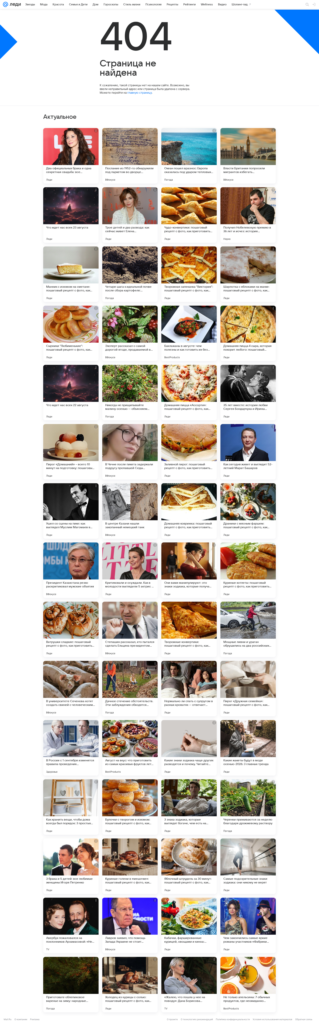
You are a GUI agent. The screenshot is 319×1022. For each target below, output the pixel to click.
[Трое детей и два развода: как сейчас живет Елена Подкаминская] (130, 215)
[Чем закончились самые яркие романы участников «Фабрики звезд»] (248, 925)
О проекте (172, 1019)
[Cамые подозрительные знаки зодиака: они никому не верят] (248, 866)
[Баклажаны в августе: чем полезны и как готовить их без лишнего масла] (189, 333)
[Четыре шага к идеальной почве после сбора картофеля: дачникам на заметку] (130, 274)
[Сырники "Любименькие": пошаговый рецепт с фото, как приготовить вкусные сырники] (71, 333)
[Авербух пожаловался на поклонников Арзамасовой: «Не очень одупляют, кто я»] (71, 925)
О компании (20, 1019)
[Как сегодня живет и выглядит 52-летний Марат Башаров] (248, 452)
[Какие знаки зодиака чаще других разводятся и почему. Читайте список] (189, 748)
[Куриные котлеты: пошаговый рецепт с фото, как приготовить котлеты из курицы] (248, 570)
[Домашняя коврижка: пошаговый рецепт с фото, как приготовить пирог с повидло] (189, 511)
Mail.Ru (7, 1019)
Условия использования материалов (272, 1019)
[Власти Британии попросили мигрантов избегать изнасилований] (248, 156)
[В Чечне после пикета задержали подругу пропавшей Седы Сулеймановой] (130, 452)
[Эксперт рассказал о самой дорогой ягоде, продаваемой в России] (130, 333)
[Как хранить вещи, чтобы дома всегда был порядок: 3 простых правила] (71, 807)
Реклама (35, 1019)
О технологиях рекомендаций (197, 1019)
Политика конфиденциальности (233, 1019)
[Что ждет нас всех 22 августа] (71, 392)
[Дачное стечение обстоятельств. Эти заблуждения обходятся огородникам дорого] (130, 688)
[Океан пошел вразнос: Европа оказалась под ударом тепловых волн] (189, 156)
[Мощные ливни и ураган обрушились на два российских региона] (248, 629)
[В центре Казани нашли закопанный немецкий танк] (130, 511)
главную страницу (139, 92)
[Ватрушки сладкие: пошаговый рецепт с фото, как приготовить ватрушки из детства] (71, 629)
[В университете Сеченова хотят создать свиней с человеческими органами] (71, 688)
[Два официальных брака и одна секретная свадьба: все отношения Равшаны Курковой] (71, 156)
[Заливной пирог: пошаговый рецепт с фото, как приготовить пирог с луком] (189, 452)
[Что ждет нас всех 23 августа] (71, 215)
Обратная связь (303, 1019)
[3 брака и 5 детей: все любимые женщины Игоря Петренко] (71, 866)
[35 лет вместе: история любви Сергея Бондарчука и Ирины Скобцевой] (248, 392)
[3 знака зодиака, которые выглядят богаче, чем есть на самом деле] (189, 807)
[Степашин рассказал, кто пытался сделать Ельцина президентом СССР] (130, 629)
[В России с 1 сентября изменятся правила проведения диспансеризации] (71, 748)
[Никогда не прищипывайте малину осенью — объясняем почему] (130, 392)
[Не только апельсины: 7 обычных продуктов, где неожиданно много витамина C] (248, 984)
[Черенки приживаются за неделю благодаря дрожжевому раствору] (248, 807)
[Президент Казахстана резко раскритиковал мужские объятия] (71, 570)
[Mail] (5, 4)
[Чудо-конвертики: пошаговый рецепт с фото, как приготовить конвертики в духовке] (189, 215)
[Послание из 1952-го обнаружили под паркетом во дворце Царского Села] (130, 156)
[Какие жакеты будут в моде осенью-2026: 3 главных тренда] (248, 748)
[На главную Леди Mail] (14, 4)
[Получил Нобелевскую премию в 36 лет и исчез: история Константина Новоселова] (248, 215)
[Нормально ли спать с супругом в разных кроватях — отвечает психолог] (189, 688)
